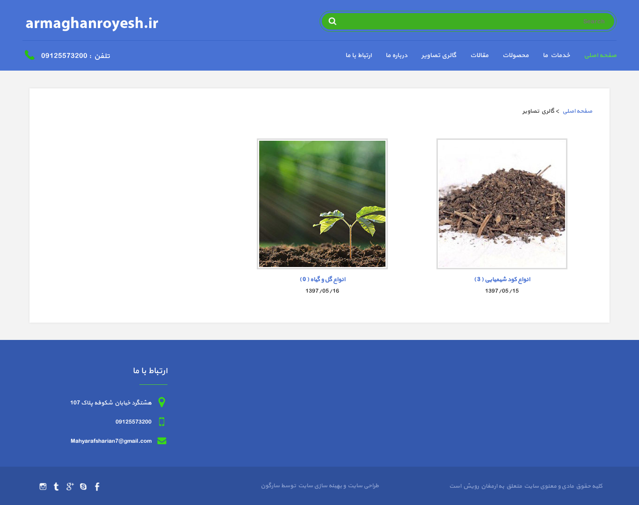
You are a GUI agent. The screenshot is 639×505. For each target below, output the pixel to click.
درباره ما (396, 55)
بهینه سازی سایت (319, 486)
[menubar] (474, 57)
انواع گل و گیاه (322, 279)
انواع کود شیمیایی (502, 279)
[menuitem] (593, 57)
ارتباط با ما (358, 55)
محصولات (515, 55)
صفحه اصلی (600, 55)
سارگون (271, 486)
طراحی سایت (362, 486)
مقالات (479, 55)
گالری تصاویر (438, 55)
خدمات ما (556, 55)
